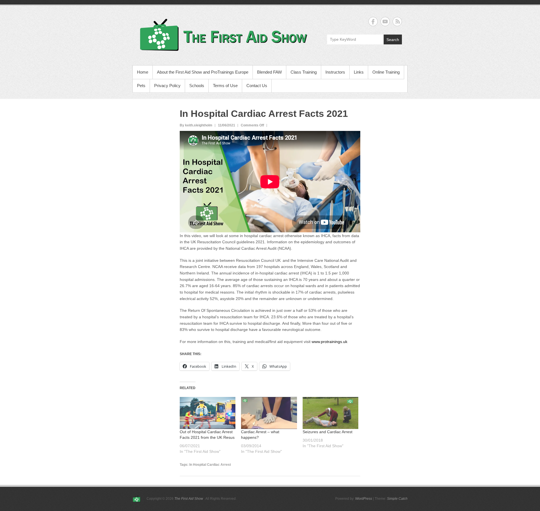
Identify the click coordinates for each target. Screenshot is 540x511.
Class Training (304, 72)
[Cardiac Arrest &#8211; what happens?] (269, 413)
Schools (196, 85)
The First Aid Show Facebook (373, 21)
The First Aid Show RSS (397, 21)
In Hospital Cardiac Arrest (210, 465)
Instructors (335, 72)
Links (359, 72)
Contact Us (256, 85)
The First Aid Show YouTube (385, 21)
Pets (141, 85)
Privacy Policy (167, 85)
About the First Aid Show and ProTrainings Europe (202, 72)
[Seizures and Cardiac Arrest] (330, 413)
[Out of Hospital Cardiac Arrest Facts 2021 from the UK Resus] (207, 413)
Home (142, 72)
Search (392, 39)
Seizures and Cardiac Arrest (327, 432)
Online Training (386, 72)
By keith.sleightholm (196, 125)
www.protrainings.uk (329, 341)
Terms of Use (225, 85)
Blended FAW (269, 72)
